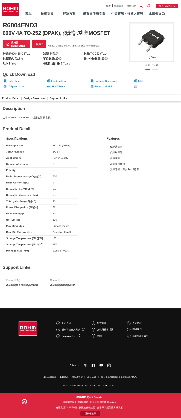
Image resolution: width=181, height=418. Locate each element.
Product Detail (10, 98)
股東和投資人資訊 (71, 329)
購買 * (39, 44)
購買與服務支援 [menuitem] (94, 13)
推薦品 (54, 53)
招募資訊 (119, 6)
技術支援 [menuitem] (47, 13)
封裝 (147, 65)
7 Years (65, 63)
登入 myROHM (167, 6)
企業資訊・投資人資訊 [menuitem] (127, 13)
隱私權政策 (77, 377)
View (153, 57)
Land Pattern (58, 81)
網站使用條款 (49, 377)
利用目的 (64, 377)
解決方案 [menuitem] (69, 13)
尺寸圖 (155, 65)
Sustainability (68, 336)
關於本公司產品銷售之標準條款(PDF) (119, 377)
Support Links (58, 98)
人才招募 (137, 323)
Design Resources (35, 98)
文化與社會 (103, 329)
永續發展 (155, 13)
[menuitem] (155, 14)
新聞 (108, 6)
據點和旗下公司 (140, 335)
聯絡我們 (131, 6)
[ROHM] (10, 10)
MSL (140, 81)
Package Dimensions (106, 81)
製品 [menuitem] (28, 13)
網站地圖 (91, 377)
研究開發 (101, 323)
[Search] (141, 5)
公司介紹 (66, 323)
